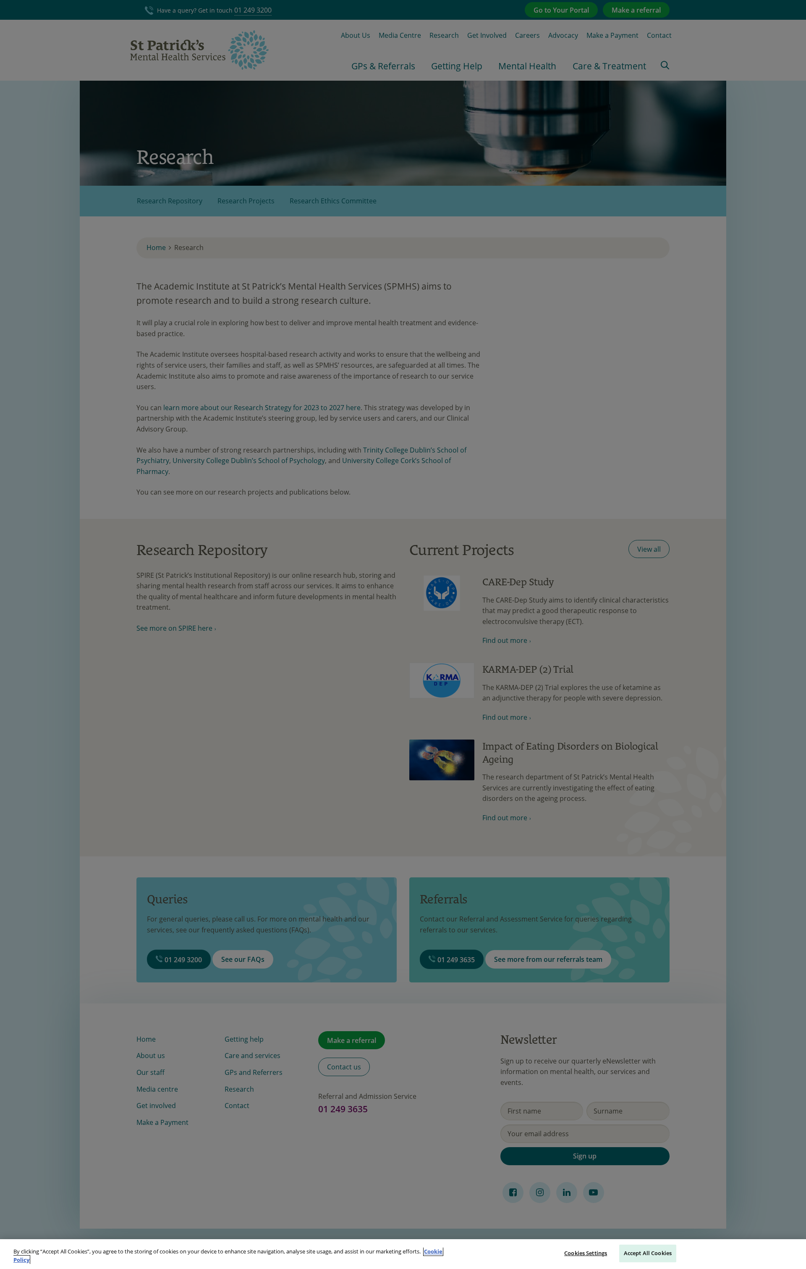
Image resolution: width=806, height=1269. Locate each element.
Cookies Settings (585, 1253)
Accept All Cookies (648, 1253)
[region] (403, 1254)
